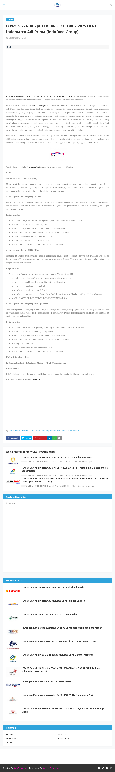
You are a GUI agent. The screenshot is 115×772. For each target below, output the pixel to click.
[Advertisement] (57, 72)
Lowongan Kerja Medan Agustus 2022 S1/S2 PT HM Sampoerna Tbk (57, 695)
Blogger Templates (51, 768)
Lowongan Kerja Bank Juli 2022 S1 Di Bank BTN (46, 681)
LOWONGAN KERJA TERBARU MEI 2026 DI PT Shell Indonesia (52, 587)
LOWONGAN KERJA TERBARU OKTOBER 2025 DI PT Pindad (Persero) (56, 457)
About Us (62, 734)
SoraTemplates (20, 768)
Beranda (10, 734)
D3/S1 (11, 430)
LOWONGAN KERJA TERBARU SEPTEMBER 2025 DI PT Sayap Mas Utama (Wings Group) (62, 710)
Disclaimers (63, 738)
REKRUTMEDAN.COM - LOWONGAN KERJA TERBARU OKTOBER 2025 (42, 96)
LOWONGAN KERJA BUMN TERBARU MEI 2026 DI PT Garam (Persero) (57, 654)
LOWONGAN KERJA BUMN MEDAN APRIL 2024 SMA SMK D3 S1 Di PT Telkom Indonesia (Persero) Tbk (60, 670)
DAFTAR (37, 380)
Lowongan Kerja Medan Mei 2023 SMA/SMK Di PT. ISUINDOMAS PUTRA (58, 641)
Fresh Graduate (22, 430)
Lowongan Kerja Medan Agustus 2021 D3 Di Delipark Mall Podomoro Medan (61, 627)
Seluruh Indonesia (70, 430)
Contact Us (11, 738)
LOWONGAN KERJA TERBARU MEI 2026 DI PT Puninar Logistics (54, 600)
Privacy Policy (12, 742)
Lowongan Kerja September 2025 (46, 430)
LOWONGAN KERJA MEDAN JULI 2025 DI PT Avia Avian (49, 614)
